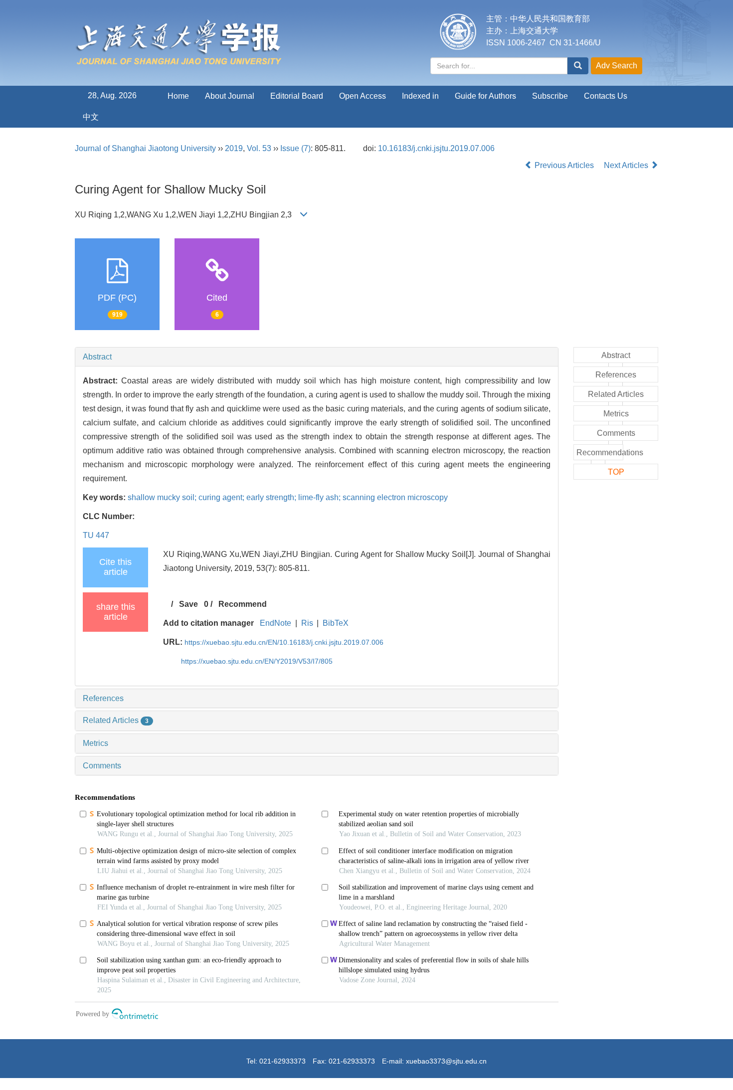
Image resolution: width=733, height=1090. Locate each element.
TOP (616, 472)
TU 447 (96, 535)
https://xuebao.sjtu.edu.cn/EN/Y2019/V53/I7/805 (257, 661)
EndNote (275, 623)
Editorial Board (296, 96)
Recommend (242, 604)
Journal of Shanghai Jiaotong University (145, 148)
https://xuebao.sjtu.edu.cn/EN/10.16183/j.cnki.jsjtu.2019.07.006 (283, 642)
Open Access (362, 96)
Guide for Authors (485, 96)
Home (178, 96)
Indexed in (420, 96)
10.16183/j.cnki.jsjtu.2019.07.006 (436, 148)
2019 (234, 148)
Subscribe (550, 96)
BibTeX (336, 623)
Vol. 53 (259, 148)
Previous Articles (564, 165)
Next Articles (627, 165)
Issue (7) (295, 148)
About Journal (229, 96)
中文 (91, 117)
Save (188, 604)
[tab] (316, 357)
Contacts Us (605, 96)
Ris (307, 623)
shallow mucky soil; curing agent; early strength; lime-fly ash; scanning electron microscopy (288, 497)
